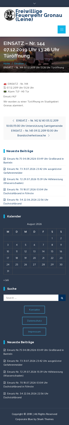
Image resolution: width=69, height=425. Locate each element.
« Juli (6, 280)
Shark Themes (45, 419)
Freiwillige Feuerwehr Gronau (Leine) (39, 15)
